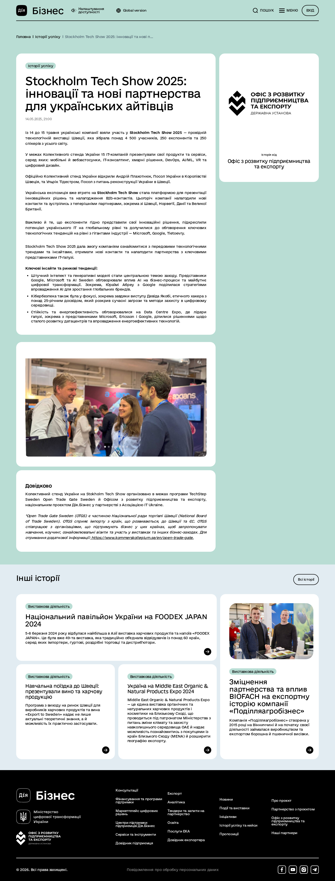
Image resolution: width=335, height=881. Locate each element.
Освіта (173, 822)
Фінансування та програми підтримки (139, 800)
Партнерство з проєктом (292, 809)
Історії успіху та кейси (238, 825)
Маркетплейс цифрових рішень (137, 812)
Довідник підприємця (134, 843)
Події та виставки (234, 808)
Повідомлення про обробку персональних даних (173, 869)
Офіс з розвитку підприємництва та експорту (287, 821)
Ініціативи (228, 816)
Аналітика (176, 802)
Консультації (127, 790)
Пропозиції (229, 834)
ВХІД (310, 10)
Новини (226, 799)
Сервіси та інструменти (136, 834)
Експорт (175, 793)
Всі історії (306, 579)
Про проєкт (281, 800)
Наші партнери (284, 833)
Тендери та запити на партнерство (186, 812)
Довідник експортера (186, 840)
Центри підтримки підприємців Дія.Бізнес (135, 824)
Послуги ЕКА (179, 831)
